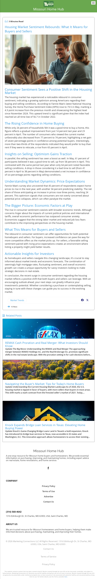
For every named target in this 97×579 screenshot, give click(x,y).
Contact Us (48, 549)
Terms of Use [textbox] (48, 491)
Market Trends (17, 300)
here (65, 577)
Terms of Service (48, 556)
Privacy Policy (48, 564)
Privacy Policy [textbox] (48, 486)
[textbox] (49, 9)
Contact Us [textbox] (48, 502)
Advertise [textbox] (48, 497)
